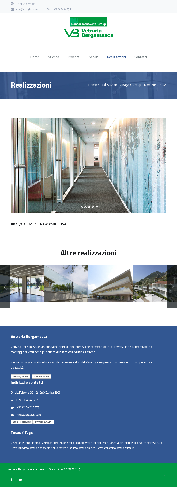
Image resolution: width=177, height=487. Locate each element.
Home (34, 56)
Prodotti (74, 56)
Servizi (93, 56)
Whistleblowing (22, 421)
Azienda (53, 56)
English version (25, 4)
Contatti (140, 56)
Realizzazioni (116, 56)
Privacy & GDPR (43, 421)
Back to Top (164, 476)
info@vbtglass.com (28, 9)
